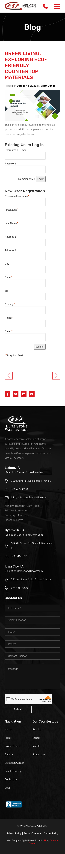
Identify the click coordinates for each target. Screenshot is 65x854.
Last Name (11, 223)
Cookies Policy (51, 833)
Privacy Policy (14, 833)
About (8, 737)
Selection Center (14, 762)
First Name (11, 209)
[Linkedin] (24, 394)
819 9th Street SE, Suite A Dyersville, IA (32, 545)
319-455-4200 (19, 489)
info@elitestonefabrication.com (29, 497)
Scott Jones (48, 85)
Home (8, 729)
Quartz (36, 737)
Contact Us (11, 779)
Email (9, 331)
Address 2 (10, 250)
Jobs (7, 787)
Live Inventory (13, 771)
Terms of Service (32, 833)
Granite (36, 729)
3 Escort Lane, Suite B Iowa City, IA (31, 579)
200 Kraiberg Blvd (31, 480)
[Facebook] (7, 394)
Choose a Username (17, 196)
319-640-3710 (19, 556)
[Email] (32, 394)
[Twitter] (15, 394)
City (8, 263)
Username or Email (15, 150)
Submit (18, 709)
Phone (9, 317)
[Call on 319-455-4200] (45, 6)
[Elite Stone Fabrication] (20, 6)
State (8, 277)
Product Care (12, 746)
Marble (36, 746)
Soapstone (38, 754)
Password (10, 163)
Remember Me (26, 179)
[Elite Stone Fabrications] (16, 423)
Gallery (9, 754)
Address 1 (11, 236)
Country (10, 304)
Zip (7, 290)
